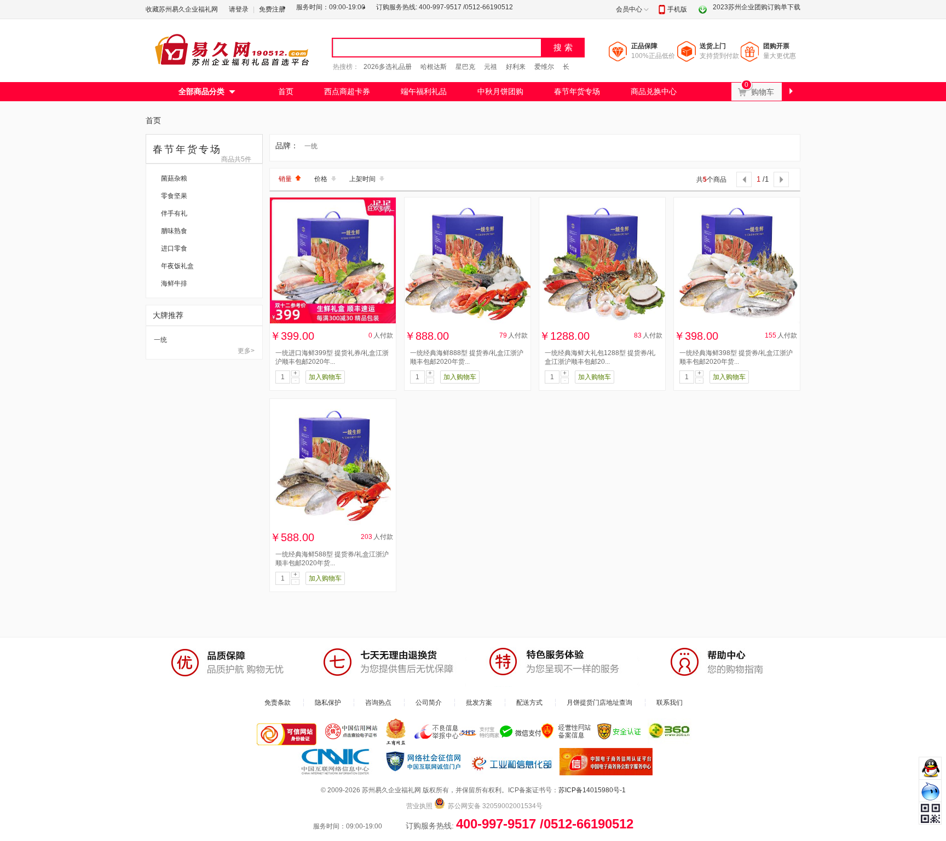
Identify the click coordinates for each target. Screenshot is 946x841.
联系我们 (669, 702)
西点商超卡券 (347, 91)
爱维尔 (544, 67)
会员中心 (629, 9)
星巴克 (465, 67)
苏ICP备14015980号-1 (592, 790)
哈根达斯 (433, 67)
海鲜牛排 (174, 283)
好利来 (516, 67)
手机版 (677, 9)
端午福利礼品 (424, 91)
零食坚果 (174, 196)
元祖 (490, 67)
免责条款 (277, 702)
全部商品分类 (201, 91)
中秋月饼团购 (500, 91)
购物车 (766, 89)
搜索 (564, 47)
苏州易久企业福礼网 (233, 49)
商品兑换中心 (654, 91)
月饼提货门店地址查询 (599, 702)
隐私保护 (328, 702)
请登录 (239, 9)
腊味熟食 (174, 231)
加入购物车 (325, 377)
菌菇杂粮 (174, 178)
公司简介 (429, 702)
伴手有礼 (174, 213)
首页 (285, 91)
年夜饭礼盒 (177, 266)
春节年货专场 (577, 91)
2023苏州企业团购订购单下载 (756, 7)
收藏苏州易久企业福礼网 (182, 9)
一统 (160, 340)
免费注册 (272, 9)
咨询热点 (378, 702)
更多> (246, 351)
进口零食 (174, 248)
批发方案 (479, 702)
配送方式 (529, 702)
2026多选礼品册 (388, 67)
